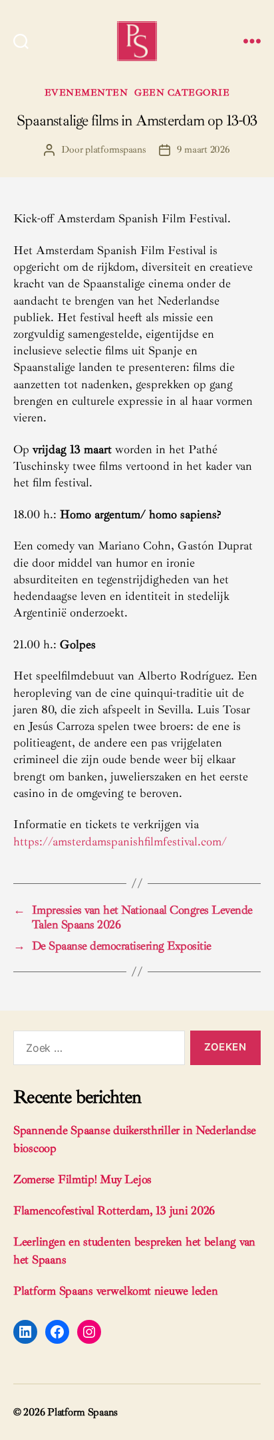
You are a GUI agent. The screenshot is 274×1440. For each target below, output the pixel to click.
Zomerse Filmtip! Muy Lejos (82, 1179)
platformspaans (115, 149)
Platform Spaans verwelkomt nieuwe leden (115, 1290)
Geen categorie (181, 92)
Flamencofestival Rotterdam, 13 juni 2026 (114, 1210)
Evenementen (86, 92)
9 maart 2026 (203, 149)
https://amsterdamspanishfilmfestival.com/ (120, 841)
